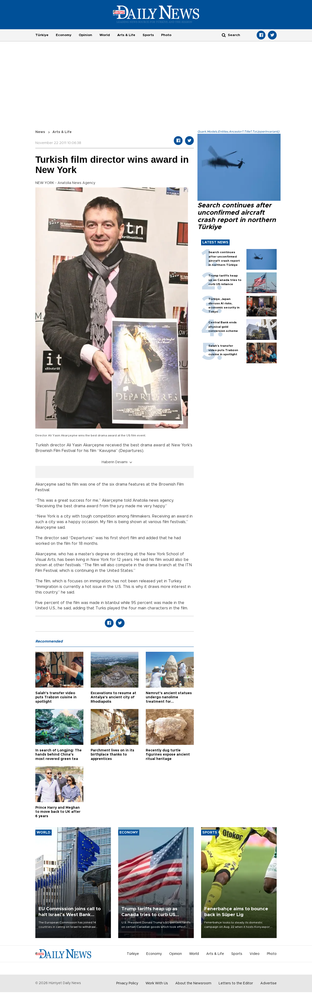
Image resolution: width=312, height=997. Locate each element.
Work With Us (157, 983)
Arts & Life (126, 35)
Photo (166, 35)
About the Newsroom (193, 983)
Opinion (85, 35)
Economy (63, 35)
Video (255, 954)
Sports (148, 35)
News (40, 132)
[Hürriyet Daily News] (156, 14)
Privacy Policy (127, 983)
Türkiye (42, 35)
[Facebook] (261, 35)
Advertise (268, 983)
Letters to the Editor (236, 983)
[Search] (224, 35)
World (104, 35)
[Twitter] (272, 35)
